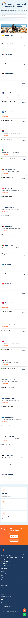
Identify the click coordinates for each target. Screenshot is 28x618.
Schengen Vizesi (4, 587)
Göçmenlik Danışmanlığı (6, 596)
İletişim (2, 581)
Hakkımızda (3, 573)
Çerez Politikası (4, 604)
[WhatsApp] (24, 614)
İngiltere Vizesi (4, 592)
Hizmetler (3, 575)
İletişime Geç (14, 536)
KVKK (2, 602)
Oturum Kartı (4, 594)
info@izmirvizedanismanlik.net (9, 565)
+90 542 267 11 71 (14, 540)
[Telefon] (24, 610)
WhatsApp (5, 563)
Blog (2, 579)
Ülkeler (2, 577)
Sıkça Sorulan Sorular (5, 606)
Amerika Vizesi (4, 590)
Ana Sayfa (3, 571)
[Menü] (25, 2)
